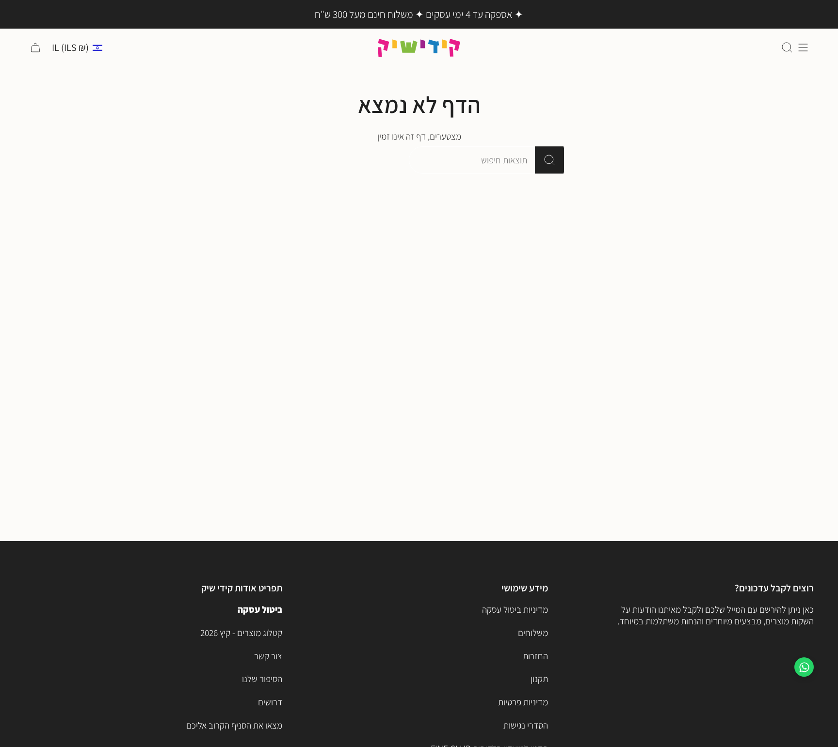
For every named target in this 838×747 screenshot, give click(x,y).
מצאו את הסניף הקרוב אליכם (234, 725)
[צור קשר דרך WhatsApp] (804, 667)
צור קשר (268, 656)
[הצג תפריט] (803, 47)
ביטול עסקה (260, 609)
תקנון (539, 678)
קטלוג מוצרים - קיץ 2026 (241, 632)
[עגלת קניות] (35, 47)
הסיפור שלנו (262, 678)
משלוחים (533, 632)
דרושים (270, 702)
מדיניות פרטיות (523, 702)
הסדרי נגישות (525, 725)
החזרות (535, 656)
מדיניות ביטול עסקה (515, 609)
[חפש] (549, 160)
